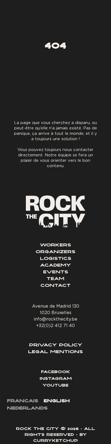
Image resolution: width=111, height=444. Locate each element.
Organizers (55, 252)
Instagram (56, 379)
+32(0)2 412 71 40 (55, 325)
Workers (55, 245)
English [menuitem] (57, 401)
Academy (55, 265)
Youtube (55, 386)
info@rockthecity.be (55, 319)
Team (55, 279)
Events (55, 272)
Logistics (55, 258)
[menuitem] (22, 401)
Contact (55, 285)
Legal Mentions (55, 352)
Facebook (55, 372)
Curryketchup (55, 441)
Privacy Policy (55, 345)
